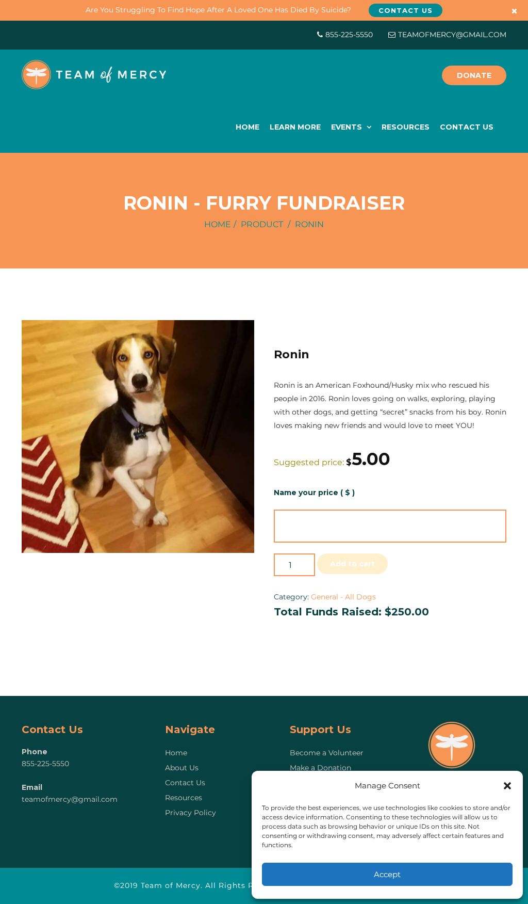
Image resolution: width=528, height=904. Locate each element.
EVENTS (347, 127)
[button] (507, 786)
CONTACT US (466, 127)
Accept (387, 874)
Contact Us (185, 782)
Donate (474, 75)
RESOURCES (406, 127)
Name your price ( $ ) (314, 492)
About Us (182, 767)
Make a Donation (320, 767)
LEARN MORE (295, 127)
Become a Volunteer (327, 752)
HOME (247, 127)
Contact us (405, 10)
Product (262, 224)
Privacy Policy (190, 812)
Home (217, 224)
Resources (183, 797)
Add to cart (352, 563)
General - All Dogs (343, 596)
